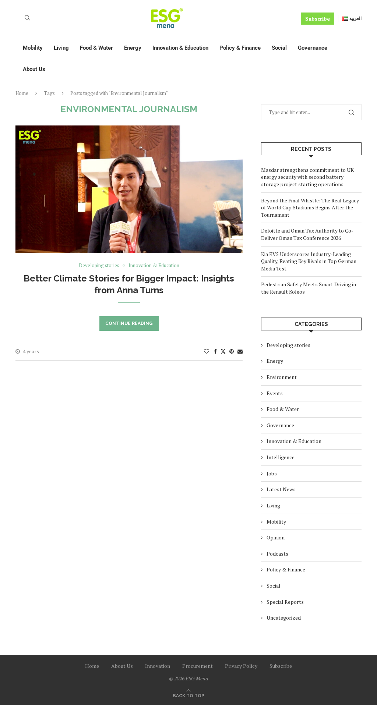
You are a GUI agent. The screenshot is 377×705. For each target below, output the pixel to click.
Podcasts (277, 553)
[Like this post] (206, 351)
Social (279, 48)
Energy (132, 48)
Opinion (276, 537)
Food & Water (96, 48)
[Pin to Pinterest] (231, 351)
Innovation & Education (180, 48)
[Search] (27, 18)
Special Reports (285, 601)
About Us (34, 69)
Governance (312, 48)
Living (61, 48)
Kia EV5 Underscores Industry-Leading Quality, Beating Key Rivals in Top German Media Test (308, 261)
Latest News (281, 489)
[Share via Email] (240, 351)
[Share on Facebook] (215, 351)
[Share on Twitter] (223, 351)
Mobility (33, 48)
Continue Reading (129, 323)
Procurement (197, 665)
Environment (282, 376)
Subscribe (317, 18)
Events (275, 393)
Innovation (157, 665)
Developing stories (288, 344)
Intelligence (281, 457)
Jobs (272, 473)
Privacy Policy (241, 665)
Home (21, 93)
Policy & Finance (240, 48)
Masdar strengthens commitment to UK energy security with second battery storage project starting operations (307, 177)
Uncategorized (284, 617)
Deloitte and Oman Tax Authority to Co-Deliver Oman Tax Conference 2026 (307, 234)
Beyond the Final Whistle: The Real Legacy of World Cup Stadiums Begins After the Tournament (310, 207)
